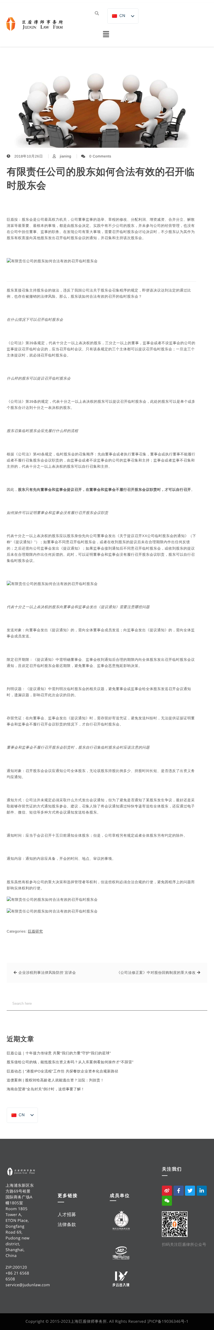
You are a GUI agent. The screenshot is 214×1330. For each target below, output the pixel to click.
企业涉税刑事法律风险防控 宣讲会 (47, 972)
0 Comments (100, 156)
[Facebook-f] (179, 1191)
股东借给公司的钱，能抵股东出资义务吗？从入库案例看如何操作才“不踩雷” (70, 1062)
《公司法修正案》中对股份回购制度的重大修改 (156, 972)
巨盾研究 (35, 931)
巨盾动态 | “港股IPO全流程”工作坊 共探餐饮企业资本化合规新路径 (62, 1071)
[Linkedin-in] (202, 1191)
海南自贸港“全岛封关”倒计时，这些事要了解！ (46, 1089)
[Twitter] (190, 1191)
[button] (105, 34)
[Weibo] (167, 1191)
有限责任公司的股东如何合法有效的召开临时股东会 (101, 178)
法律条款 (67, 1224)
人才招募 (67, 1214)
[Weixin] (167, 1201)
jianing (65, 156)
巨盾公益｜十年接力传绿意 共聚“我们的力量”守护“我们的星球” (59, 1053)
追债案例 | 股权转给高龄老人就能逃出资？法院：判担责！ (55, 1080)
